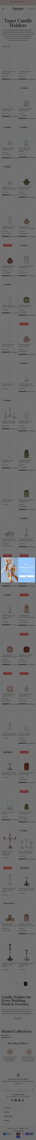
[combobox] (26, 573)
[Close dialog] (34, 558)
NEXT (26, 576)
